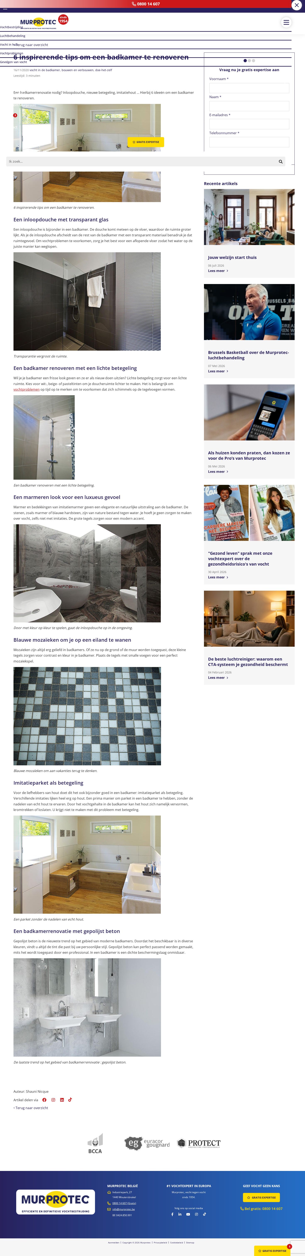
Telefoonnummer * (224, 133)
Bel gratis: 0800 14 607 (263, 1208)
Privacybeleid (160, 1242)
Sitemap (190, 1242)
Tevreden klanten (248, 169)
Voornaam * (219, 79)
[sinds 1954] (38, 23)
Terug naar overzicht (31, 45)
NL (5, 6)
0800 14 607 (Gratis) (124, 1203)
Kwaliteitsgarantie (220, 169)
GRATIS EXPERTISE (263, 1197)
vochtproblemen (26, 389)
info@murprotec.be (123, 1209)
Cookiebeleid (176, 1242)
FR (11, 6)
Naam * (215, 97)
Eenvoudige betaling (277, 169)
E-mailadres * (220, 115)
